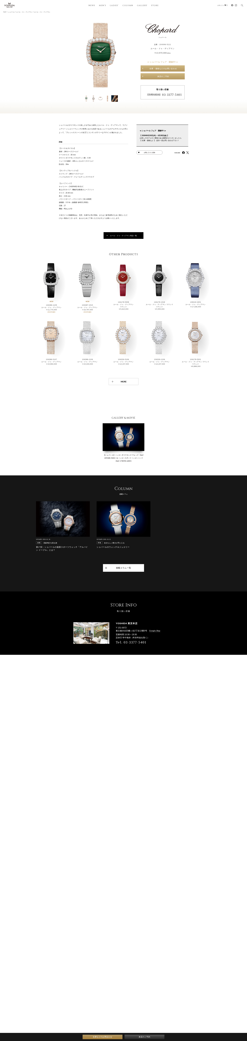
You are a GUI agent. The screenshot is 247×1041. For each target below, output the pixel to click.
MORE (123, 381)
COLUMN (127, 5)
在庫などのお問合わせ (102, 1037)
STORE (155, 5)
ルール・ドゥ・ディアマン (24, 12)
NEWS (92, 5)
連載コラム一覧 (123, 568)
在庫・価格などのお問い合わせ (163, 69)
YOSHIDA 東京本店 (153, 94)
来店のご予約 (163, 76)
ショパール (11, 12)
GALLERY (142, 5)
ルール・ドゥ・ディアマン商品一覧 (123, 236)
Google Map (154, 631)
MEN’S (102, 5)
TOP (4, 12)
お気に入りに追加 (149, 152)
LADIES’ (114, 5)
